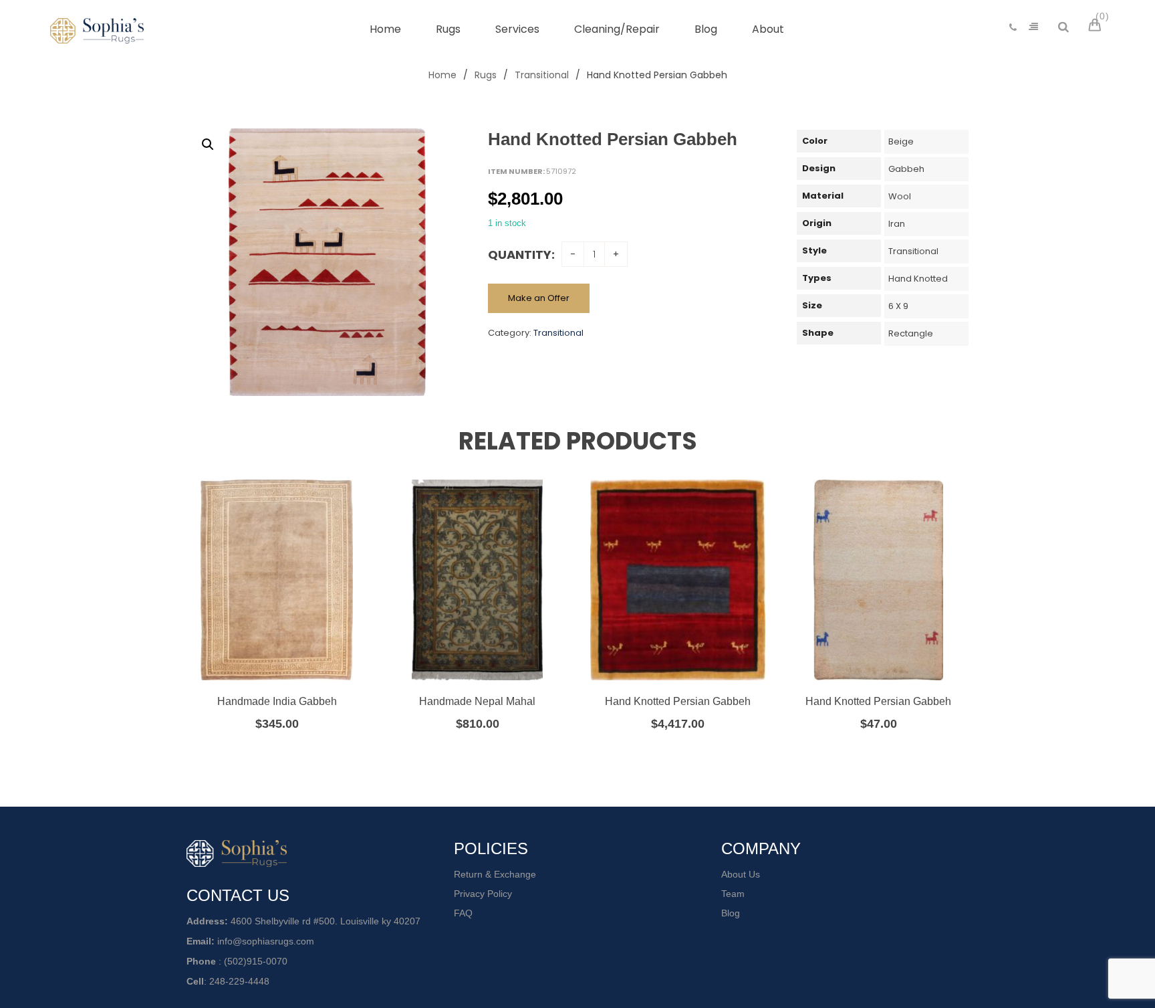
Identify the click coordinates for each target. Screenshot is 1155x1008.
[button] (208, 144)
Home (442, 75)
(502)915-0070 (255, 961)
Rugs (486, 75)
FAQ (463, 913)
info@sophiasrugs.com (265, 941)
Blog (730, 913)
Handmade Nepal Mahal (477, 701)
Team (733, 893)
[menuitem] (385, 29)
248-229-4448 (239, 981)
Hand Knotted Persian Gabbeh (678, 701)
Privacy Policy (483, 893)
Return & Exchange (495, 874)
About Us (740, 874)
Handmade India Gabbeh (277, 701)
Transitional (542, 75)
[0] (1097, 26)
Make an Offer (538, 298)
